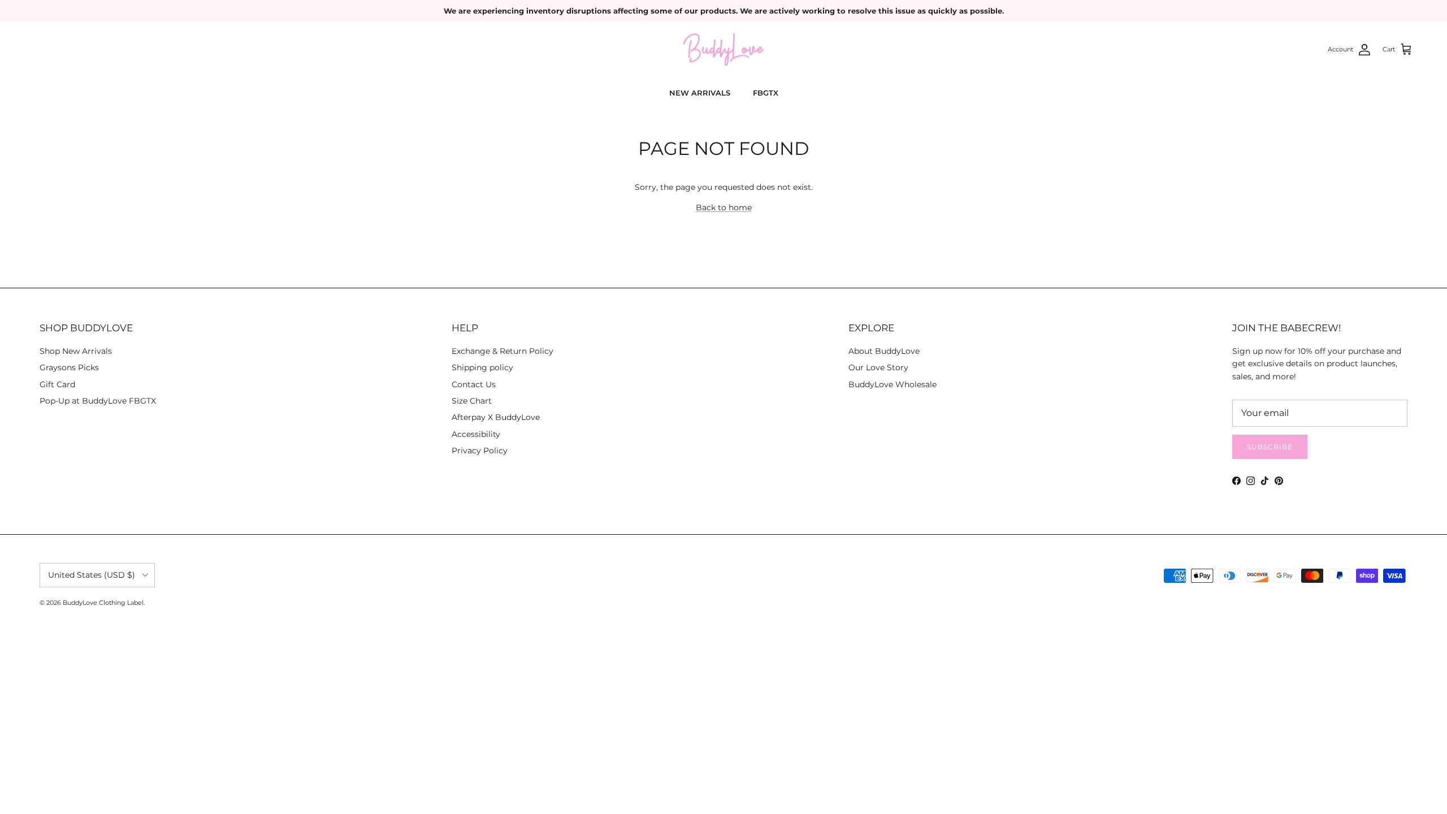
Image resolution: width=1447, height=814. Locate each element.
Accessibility (476, 434)
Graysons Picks (69, 367)
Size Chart (472, 401)
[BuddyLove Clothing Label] (723, 49)
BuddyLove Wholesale (892, 384)
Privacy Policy (480, 450)
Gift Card (57, 384)
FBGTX (765, 92)
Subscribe (1270, 447)
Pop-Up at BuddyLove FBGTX (98, 401)
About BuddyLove (884, 351)
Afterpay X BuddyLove (496, 417)
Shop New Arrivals (76, 351)
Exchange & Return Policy (502, 351)
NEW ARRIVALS (699, 92)
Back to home (724, 207)
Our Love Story (878, 367)
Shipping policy (482, 367)
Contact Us (474, 384)
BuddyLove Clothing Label (103, 603)
